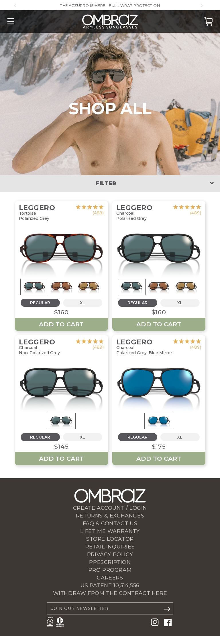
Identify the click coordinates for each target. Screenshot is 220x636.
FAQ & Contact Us (110, 523)
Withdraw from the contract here (110, 593)
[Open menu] (10, 21)
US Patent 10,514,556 (110, 585)
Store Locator (110, 539)
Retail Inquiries (110, 546)
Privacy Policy (110, 554)
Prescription (110, 562)
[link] (89, 210)
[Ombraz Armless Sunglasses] (110, 21)
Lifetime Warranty (110, 531)
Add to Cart (61, 324)
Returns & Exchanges (110, 515)
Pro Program (110, 570)
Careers (110, 577)
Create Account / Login (110, 508)
